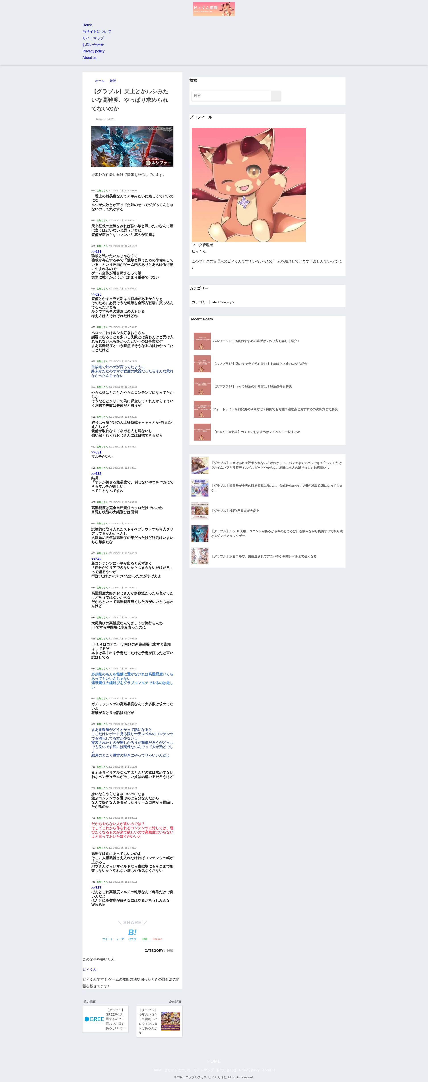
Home (87, 25)
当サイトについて (96, 31)
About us (89, 58)
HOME (214, 1061)
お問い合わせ (93, 45)
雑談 (170, 950)
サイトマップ (93, 38)
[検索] (276, 96)
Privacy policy (93, 51)
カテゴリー (201, 302)
